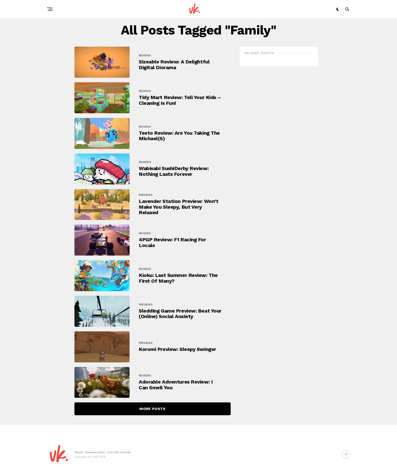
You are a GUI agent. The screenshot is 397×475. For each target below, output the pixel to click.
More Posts (152, 409)
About (78, 452)
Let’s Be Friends (119, 452)
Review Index (95, 452)
